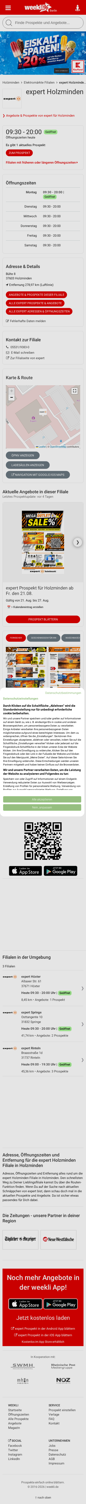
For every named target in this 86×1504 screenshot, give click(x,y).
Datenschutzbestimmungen (63, 693)
